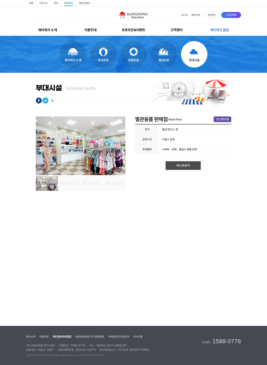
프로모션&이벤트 (133, 30)
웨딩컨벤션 (84, 3)
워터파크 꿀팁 (219, 30)
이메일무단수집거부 (118, 336)
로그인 (184, 15)
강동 (31, 3)
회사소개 (30, 336)
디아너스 (43, 3)
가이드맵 (137, 336)
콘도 (56, 3)
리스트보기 (183, 165)
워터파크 (68, 3)
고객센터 (176, 30)
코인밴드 (211, 15)
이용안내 (90, 30)
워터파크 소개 (47, 30)
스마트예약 (231, 15)
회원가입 (195, 15)
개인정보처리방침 (62, 336)
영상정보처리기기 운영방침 (89, 336)
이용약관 (44, 336)
